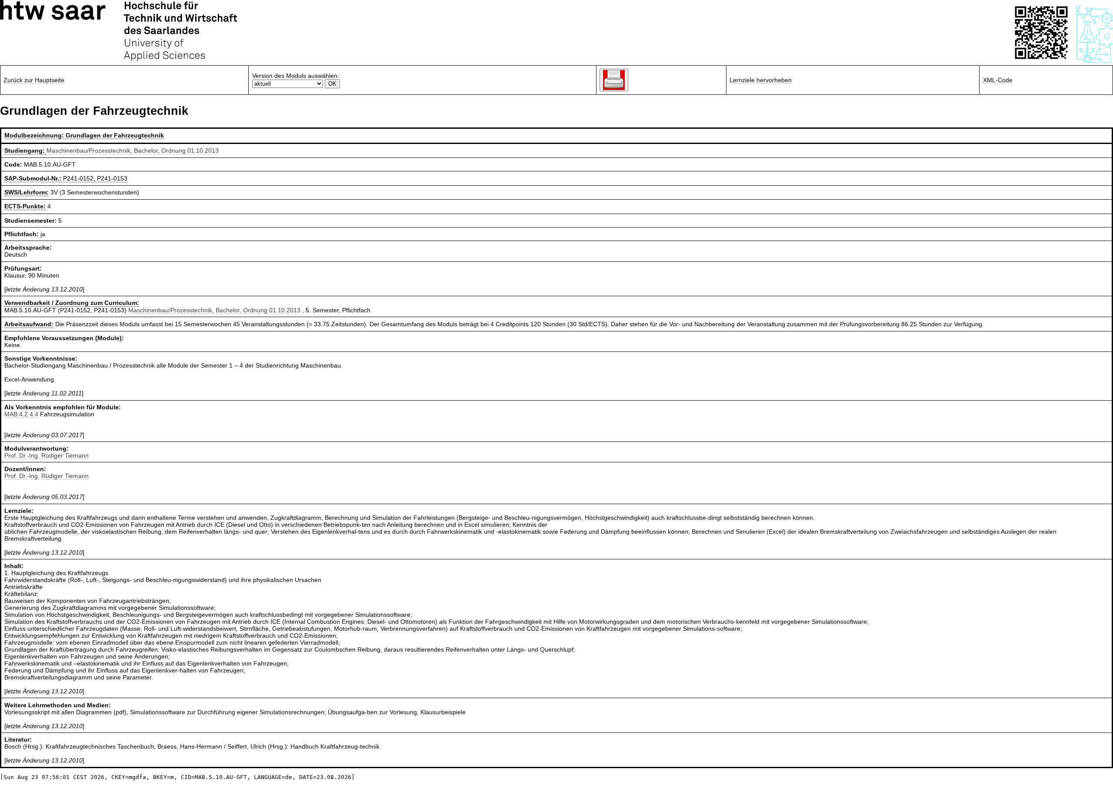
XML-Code (998, 80)
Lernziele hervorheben (761, 80)
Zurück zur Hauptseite (33, 80)
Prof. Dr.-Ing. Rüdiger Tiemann (46, 455)
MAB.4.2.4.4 (21, 414)
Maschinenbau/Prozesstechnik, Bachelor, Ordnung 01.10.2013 (133, 150)
